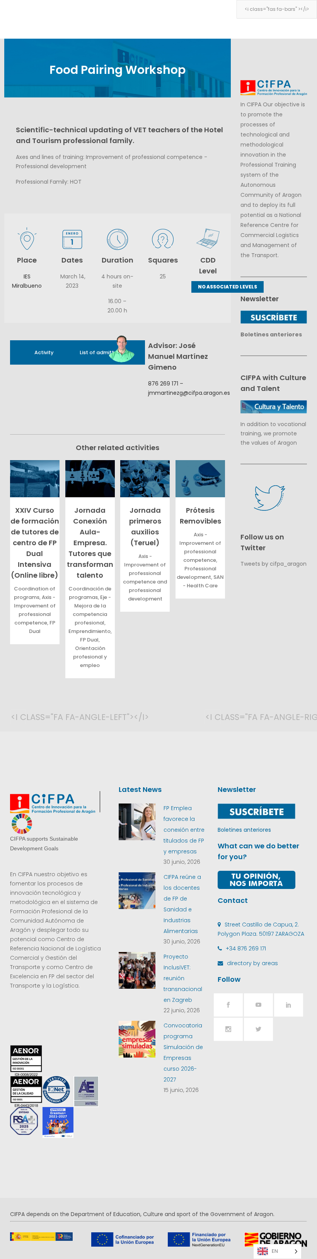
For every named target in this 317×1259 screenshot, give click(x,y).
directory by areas (252, 963)
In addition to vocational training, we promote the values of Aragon (273, 433)
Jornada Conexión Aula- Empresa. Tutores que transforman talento (90, 542)
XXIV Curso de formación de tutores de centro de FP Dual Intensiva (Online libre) (34, 542)
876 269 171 (163, 383)
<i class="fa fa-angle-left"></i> (18, 717)
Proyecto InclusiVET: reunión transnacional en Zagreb (183, 978)
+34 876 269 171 (246, 948)
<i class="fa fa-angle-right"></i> (213, 717)
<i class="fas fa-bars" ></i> (277, 9)
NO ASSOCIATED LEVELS (227, 286)
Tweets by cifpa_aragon (273, 564)
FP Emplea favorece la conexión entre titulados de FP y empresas (184, 829)
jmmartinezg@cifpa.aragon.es (189, 393)
